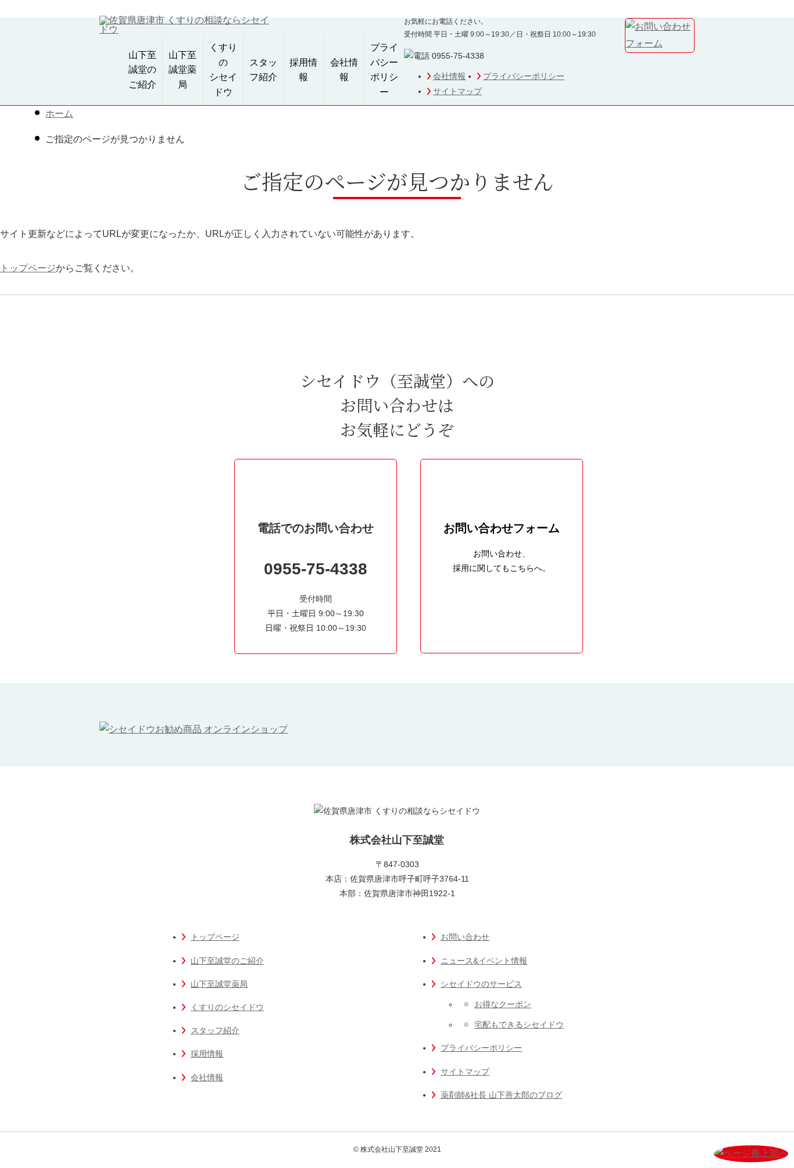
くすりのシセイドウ (223, 69)
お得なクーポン (502, 1004)
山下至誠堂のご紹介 (142, 69)
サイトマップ (457, 91)
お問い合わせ (465, 936)
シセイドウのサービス (481, 984)
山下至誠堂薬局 (182, 69)
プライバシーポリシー (523, 76)
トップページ (28, 268)
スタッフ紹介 (263, 69)
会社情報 (449, 76)
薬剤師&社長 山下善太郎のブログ (501, 1094)
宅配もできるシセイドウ (519, 1024)
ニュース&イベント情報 (484, 960)
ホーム (59, 113)
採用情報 (303, 69)
